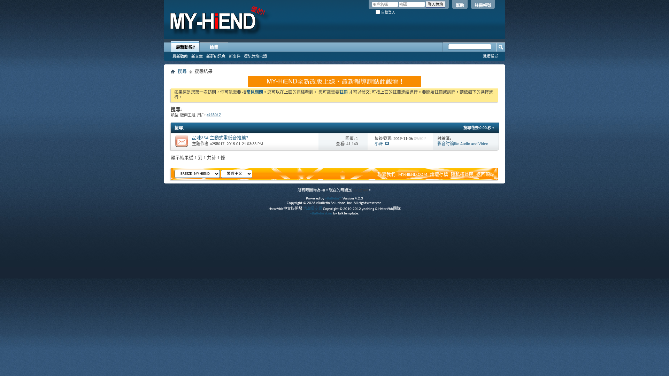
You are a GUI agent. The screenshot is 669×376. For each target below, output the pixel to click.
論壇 (214, 47)
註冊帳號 (483, 5)
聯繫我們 (386, 174)
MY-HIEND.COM (412, 174)
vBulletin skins (321, 214)
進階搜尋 (490, 56)
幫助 (460, 5)
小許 (379, 144)
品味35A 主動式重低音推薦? (220, 138)
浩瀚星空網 (312, 209)
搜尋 (182, 71)
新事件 (234, 56)
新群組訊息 (215, 56)
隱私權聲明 (462, 174)
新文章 (197, 56)
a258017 (217, 144)
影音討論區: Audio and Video (462, 144)
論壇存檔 (439, 174)
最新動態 (180, 56)
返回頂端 (485, 174)
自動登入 (387, 12)
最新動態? (185, 47)
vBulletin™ (333, 199)
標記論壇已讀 (255, 56)
